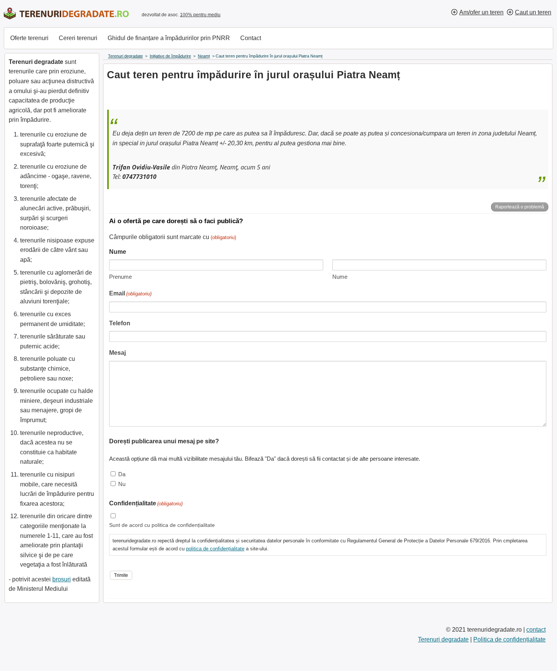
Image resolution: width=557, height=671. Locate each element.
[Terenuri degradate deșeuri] (66, 13)
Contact (250, 38)
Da (121, 474)
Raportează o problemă (519, 207)
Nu (121, 484)
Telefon (119, 323)
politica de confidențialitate (215, 548)
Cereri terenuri (78, 38)
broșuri (61, 579)
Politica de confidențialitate (509, 639)
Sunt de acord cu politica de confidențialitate (162, 525)
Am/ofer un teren (481, 12)
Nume (339, 276)
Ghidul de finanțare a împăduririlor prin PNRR (169, 38)
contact (536, 629)
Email (130, 293)
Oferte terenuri (29, 38)
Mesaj (117, 352)
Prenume (120, 276)
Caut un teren (533, 12)
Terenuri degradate (443, 639)
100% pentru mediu (200, 14)
